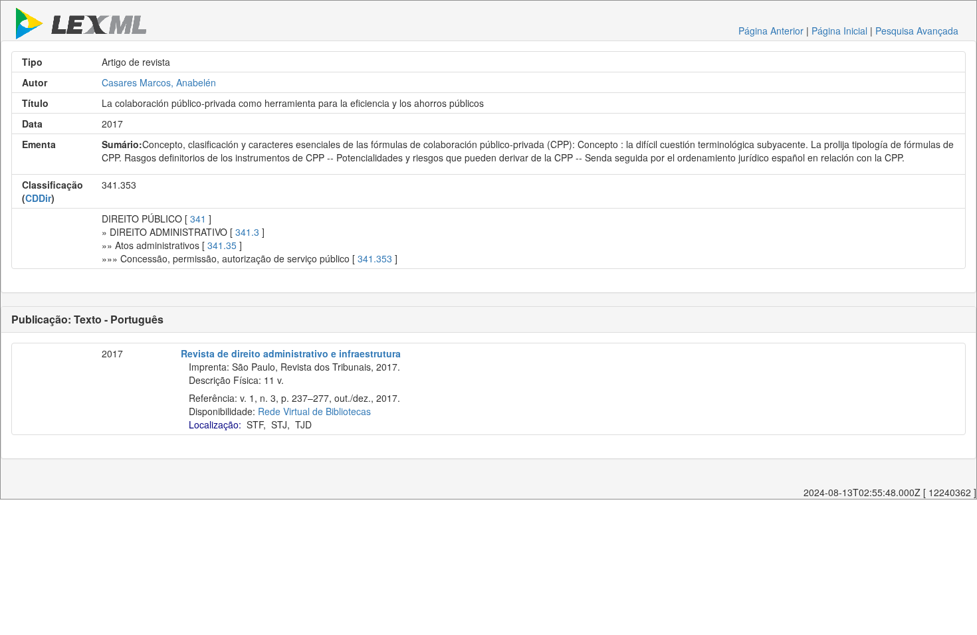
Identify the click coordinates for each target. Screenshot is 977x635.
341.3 (247, 231)
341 (198, 218)
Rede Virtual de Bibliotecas (314, 411)
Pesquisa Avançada (916, 30)
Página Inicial (839, 30)
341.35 (222, 245)
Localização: (215, 424)
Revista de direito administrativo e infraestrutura (291, 353)
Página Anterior (771, 30)
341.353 (375, 258)
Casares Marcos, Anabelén (159, 82)
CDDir (38, 198)
